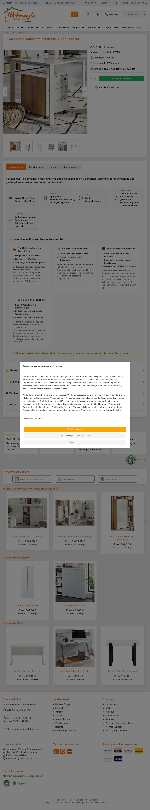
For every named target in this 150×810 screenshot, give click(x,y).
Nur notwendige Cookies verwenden (75, 436)
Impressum (39, 419)
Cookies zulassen (75, 429)
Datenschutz (28, 419)
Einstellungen (75, 442)
